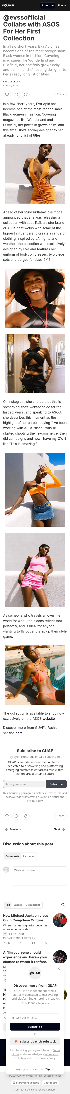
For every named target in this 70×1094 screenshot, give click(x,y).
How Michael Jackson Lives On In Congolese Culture (25, 918)
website (49, 719)
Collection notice (52, 1075)
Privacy (29, 1075)
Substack (19, 1089)
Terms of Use (53, 793)
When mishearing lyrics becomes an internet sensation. (25, 927)
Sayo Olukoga (11, 81)
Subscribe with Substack (38, 1041)
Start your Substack (27, 1082)
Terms (38, 1075)
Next (57, 829)
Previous (15, 829)
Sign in (62, 5)
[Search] (63, 905)
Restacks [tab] (28, 856)
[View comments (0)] (16, 94)
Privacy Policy (47, 1058)
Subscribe (47, 5)
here (19, 733)
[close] (59, 969)
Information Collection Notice (42, 797)
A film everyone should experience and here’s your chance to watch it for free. (25, 957)
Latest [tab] (18, 905)
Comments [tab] (12, 856)
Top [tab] (7, 905)
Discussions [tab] (33, 905)
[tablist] (20, 856)
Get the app (50, 1082)
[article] (35, 929)
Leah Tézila (28, 938)
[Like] (7, 94)
